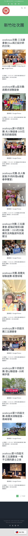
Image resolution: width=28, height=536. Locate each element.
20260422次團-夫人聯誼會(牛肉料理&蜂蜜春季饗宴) (13, 176)
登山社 (7, 403)
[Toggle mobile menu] (25, 8)
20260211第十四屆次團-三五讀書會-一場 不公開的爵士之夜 (13, 456)
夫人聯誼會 (16, 162)
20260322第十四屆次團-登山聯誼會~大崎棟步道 (13, 371)
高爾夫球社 (7, 119)
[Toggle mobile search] (22, 8)
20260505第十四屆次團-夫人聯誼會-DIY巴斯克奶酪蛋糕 (13, 131)
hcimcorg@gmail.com (19, 1)
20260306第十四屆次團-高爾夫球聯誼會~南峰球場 (13, 416)
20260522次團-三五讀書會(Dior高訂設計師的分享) (13, 42)
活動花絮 (7, 163)
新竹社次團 (17, 75)
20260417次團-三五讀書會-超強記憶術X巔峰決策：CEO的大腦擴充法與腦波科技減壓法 (13, 230)
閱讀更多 (4, 79)
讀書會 (7, 77)
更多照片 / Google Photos (14, 113)
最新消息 (22, 75)
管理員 (5, 75)
